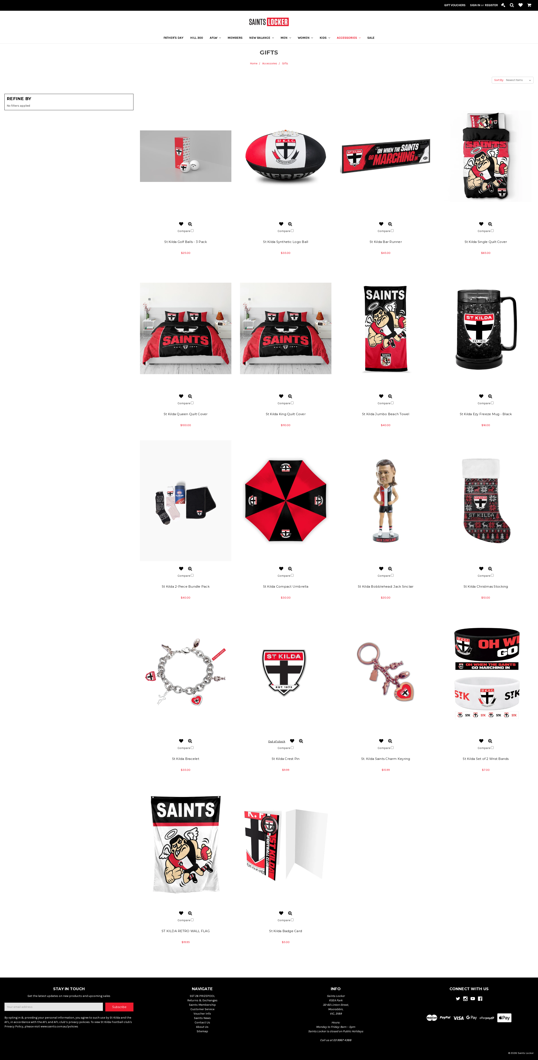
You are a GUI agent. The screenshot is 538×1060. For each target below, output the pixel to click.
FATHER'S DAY (173, 38)
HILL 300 (196, 38)
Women (304, 38)
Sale (370, 38)
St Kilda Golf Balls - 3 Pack (185, 242)
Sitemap (202, 1031)
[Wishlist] (520, 5)
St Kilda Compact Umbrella (285, 586)
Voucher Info (202, 1013)
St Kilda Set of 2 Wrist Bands (486, 759)
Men (284, 38)
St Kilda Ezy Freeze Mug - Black (486, 414)
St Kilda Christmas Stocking (486, 586)
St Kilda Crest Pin (286, 759)
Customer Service (202, 1009)
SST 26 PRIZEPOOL (202, 996)
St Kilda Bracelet (185, 759)
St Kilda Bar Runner (386, 242)
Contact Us (202, 1022)
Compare (184, 231)
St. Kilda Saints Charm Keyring (385, 759)
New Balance (260, 38)
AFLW (214, 38)
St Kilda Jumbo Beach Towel (385, 414)
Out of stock (276, 741)
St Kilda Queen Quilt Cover (186, 414)
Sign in (475, 5)
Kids (323, 38)
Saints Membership (202, 1005)
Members (235, 38)
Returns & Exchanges (202, 1000)
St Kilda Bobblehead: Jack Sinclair (386, 586)
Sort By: (499, 80)
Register (491, 5)
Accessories (347, 38)
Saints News (202, 1018)
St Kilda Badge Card (285, 931)
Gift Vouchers (454, 5)
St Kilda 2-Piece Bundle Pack (186, 586)
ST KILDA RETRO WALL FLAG (186, 931)
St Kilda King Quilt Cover (286, 414)
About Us (202, 1027)
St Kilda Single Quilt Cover (486, 242)
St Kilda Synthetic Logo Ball (285, 242)
